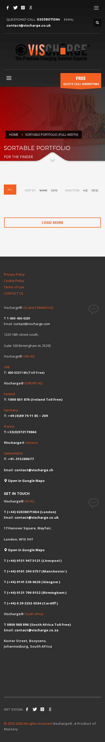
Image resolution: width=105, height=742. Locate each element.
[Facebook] (7, 7)
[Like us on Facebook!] (27, 709)
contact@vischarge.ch (34, 470)
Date (54, 190)
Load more (52, 222)
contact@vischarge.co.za (36, 630)
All (10, 189)
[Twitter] (15, 7)
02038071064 (48, 19)
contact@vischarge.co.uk (28, 25)
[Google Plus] (30, 7)
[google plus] (50, 709)
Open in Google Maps (26, 480)
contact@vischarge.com (32, 324)
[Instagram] (23, 7)
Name (44, 190)
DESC (95, 190)
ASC (85, 190)
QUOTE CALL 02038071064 (81, 80)
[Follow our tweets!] (34, 709)
